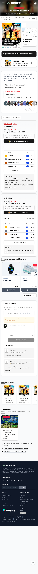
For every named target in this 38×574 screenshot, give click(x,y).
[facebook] (4, 481)
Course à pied (5, 17)
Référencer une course (26, 499)
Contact (22, 495)
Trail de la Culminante (7, 431)
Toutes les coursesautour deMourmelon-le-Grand (18, 445)
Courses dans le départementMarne (16, 449)
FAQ (16, 519)
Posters (22, 506)
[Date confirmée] (3, 435)
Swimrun (4, 504)
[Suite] (33, 274)
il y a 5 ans (27, 351)
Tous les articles (28, 295)
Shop (21, 508)
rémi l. (11, 361)
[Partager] (32, 109)
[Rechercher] (33, 563)
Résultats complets (20, 171)
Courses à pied (6, 495)
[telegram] (18, 481)
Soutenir (23, 513)
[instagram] (11, 481)
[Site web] (24, 25)
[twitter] (7, 481)
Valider (23, 488)
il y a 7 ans (28, 362)
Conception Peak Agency (27, 519)
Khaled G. (13, 350)
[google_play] (21, 481)
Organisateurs (24, 501)
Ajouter (33, 18)
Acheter (12, 290)
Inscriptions (23, 504)
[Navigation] (3, 3)
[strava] (14, 481)
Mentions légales (7, 519)
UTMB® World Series (8, 506)
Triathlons (5, 499)
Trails (3, 497)
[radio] (21, 313)
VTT (3, 501)
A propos (22, 497)
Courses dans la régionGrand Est (15, 451)
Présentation (9, 176)
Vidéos (22, 510)
